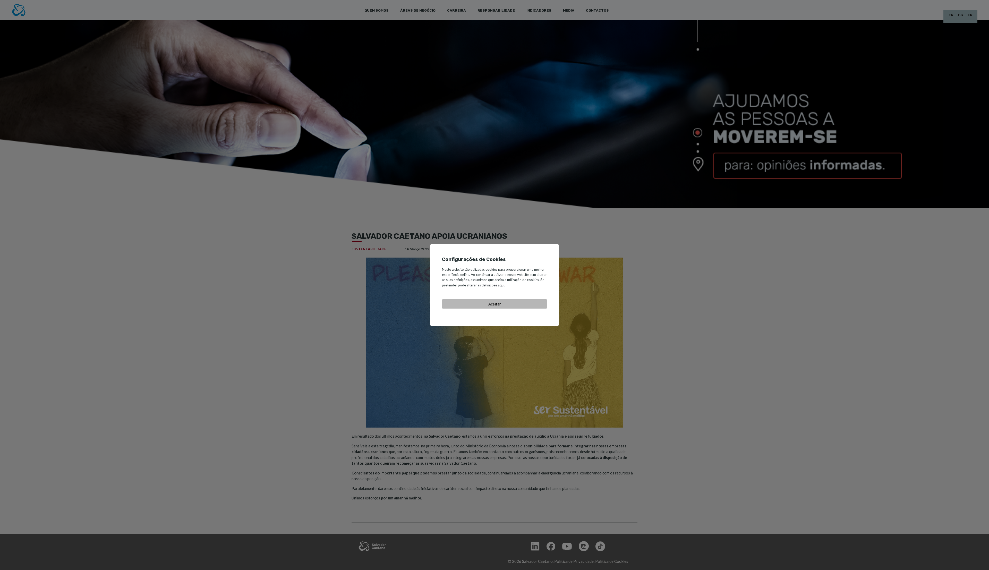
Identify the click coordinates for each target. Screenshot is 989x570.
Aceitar (494, 304)
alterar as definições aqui (485, 285)
